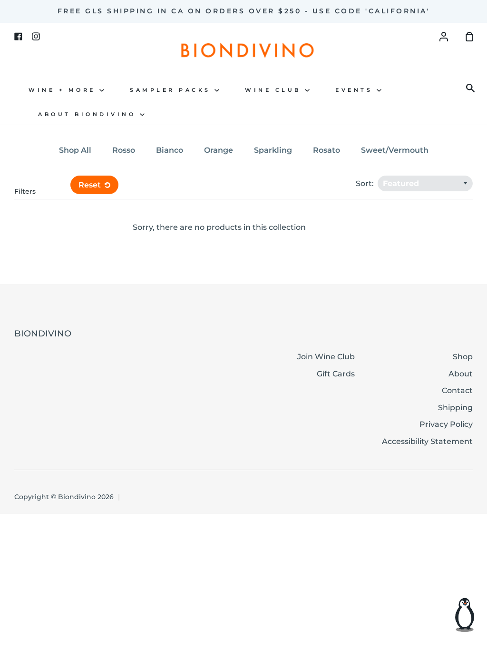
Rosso (123, 150)
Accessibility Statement (427, 441)
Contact (457, 390)
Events (356, 90)
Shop (463, 356)
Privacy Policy (446, 424)
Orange (218, 150)
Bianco (169, 150)
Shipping (455, 407)
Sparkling (273, 150)
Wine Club (275, 90)
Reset (90, 184)
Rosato (326, 150)
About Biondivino (89, 114)
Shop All (75, 150)
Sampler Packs (172, 90)
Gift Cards (336, 373)
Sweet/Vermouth (395, 150)
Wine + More (64, 90)
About (460, 373)
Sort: (366, 183)
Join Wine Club (326, 356)
